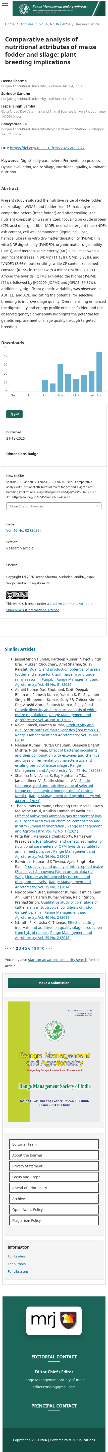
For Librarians (18, 1271)
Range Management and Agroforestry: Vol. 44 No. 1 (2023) (58, 768)
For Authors (17, 1264)
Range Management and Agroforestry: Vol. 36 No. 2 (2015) (55, 854)
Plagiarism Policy (26, 1220)
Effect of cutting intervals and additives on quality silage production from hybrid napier (58, 927)
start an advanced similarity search (57, 959)
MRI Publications (82, 1440)
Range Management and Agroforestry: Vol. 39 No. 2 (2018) (53, 935)
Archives (27, 24)
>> (50, 948)
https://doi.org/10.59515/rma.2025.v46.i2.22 (47, 147)
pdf (16, 414)
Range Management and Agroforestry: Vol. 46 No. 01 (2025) (53, 717)
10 (42, 948)
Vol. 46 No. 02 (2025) (54, 24)
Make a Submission (54, 982)
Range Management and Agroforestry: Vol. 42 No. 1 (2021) (58, 829)
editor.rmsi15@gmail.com (54, 1386)
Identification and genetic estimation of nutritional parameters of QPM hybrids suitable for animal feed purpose (59, 846)
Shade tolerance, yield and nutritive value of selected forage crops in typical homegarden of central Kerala (54, 788)
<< (7, 948)
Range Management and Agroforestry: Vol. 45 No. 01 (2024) (56, 682)
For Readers (17, 1256)
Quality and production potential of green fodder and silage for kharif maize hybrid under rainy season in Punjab (57, 674)
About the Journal (27, 1155)
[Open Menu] (5, 5)
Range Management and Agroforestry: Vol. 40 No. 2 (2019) (50, 915)
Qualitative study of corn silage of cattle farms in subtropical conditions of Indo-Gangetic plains (56, 907)
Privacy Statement (27, 1166)
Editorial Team (24, 1144)
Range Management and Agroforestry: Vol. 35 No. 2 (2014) (53, 884)
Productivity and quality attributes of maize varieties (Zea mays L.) (57, 727)
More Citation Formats (27, 506)
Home (9, 24)
